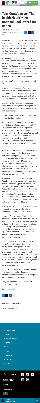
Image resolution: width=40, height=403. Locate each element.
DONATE (33, 3)
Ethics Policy (7, 363)
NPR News (11, 289)
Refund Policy (8, 359)
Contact (6, 334)
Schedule (7, 347)
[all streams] (37, 400)
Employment (8, 355)
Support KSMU (8, 342)
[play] (3, 401)
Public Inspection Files (10, 338)
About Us (7, 351)
